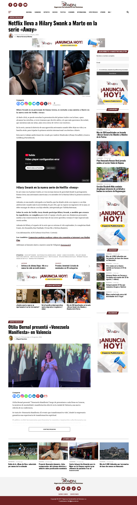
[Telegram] (34, 103)
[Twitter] (22, 103)
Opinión (102, 12)
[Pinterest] (42, 103)
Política (63, 12)
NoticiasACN (66, 245)
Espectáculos (93, 12)
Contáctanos (74, 494)
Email (98, 62)
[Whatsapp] (30, 103)
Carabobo (38, 12)
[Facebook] (18, 103)
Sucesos (54, 12)
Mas (109, 12)
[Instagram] (26, 103)
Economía (71, 12)
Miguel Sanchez (21, 339)
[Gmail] (49, 103)
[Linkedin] (38, 103)
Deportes (47, 12)
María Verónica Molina (24, 36)
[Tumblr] (45, 103)
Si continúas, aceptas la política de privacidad (113, 70)
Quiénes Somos (63, 494)
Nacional (29, 12)
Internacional (81, 12)
